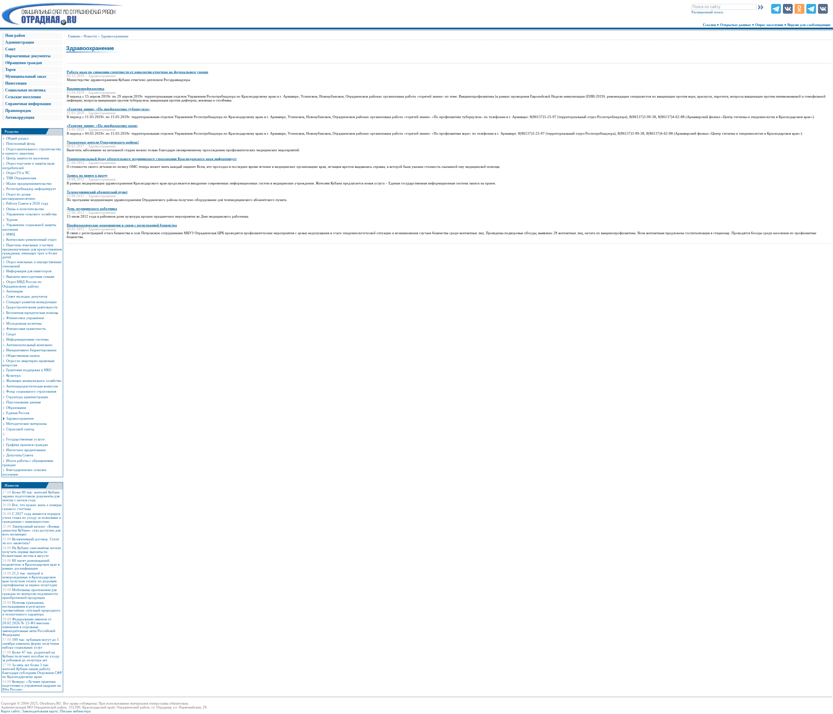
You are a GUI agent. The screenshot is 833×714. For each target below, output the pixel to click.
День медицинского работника (92, 208)
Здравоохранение (20, 418)
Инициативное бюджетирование (31, 350)
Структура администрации (27, 397)
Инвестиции (16, 83)
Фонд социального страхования (31, 391)
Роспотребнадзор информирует (31, 189)
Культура (13, 375)
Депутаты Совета (19, 455)
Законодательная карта (40, 711)
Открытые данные (736, 25)
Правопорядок (18, 110)
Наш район (15, 35)
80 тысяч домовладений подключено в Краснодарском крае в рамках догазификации (31, 564)
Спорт (11, 334)
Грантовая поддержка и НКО (28, 370)
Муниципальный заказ (25, 76)
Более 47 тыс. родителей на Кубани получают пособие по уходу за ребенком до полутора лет (31, 656)
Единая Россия (17, 413)
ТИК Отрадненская (21, 178)
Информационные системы (27, 339)
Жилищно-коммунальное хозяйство (33, 381)
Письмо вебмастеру (75, 711)
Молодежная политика (24, 323)
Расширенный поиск (707, 12)
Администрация (19, 42)
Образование (16, 408)
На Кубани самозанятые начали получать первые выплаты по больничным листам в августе (31, 552)
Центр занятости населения (27, 158)
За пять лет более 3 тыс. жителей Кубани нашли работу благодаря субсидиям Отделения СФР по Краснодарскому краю (32, 671)
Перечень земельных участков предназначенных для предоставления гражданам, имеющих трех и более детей (32, 251)
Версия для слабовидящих (809, 25)
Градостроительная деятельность (32, 307)
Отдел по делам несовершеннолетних (18, 196)
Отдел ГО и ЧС (18, 173)
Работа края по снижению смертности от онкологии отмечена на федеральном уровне (137, 72)
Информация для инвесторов (28, 271)
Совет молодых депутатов (26, 296)
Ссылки (710, 25)
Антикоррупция (19, 117)
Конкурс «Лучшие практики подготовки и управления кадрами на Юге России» (31, 685)
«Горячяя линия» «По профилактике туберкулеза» (108, 109)
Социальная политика (25, 90)
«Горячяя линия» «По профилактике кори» (102, 126)
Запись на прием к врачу (87, 175)
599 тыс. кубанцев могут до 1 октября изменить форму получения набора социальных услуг (30, 643)
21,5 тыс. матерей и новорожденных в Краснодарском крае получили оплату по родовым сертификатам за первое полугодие (29, 579)
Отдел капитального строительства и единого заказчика (31, 151)
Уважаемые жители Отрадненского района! (103, 142)
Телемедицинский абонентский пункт (97, 192)
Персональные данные (23, 402)
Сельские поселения (23, 97)
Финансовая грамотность (26, 328)
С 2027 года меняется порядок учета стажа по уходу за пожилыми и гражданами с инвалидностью (31, 517)
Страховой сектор (20, 429)
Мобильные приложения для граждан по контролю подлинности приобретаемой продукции (30, 593)
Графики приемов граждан (27, 445)
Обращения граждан (23, 63)
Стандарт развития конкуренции (31, 302)
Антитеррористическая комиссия (32, 386)
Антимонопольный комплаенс (29, 345)
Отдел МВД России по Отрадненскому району (22, 284)
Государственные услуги (25, 439)
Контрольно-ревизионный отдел (31, 239)
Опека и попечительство (25, 209)
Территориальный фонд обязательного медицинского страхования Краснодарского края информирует (152, 159)
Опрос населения (769, 25)
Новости (90, 36)
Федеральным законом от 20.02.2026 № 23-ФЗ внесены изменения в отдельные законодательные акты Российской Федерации (28, 627)
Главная (74, 36)
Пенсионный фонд (20, 143)
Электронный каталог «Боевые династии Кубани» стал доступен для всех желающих (31, 530)
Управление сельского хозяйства (31, 214)
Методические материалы (26, 423)
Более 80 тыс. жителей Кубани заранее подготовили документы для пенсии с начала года (31, 496)
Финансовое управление (25, 318)
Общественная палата (23, 355)
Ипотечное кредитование (26, 450)
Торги (10, 69)
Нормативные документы (27, 56)
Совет (10, 49)
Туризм (12, 220)
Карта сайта (10, 711)
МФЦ (10, 234)
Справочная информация (28, 103)
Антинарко (14, 291)
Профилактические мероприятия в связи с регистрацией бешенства (122, 225)
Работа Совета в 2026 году (27, 203)
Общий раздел (17, 138)
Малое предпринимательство (29, 183)
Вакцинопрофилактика (85, 88)
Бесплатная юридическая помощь (32, 313)
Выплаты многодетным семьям (30, 276)
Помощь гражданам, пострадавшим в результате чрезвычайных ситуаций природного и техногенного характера (31, 608)
